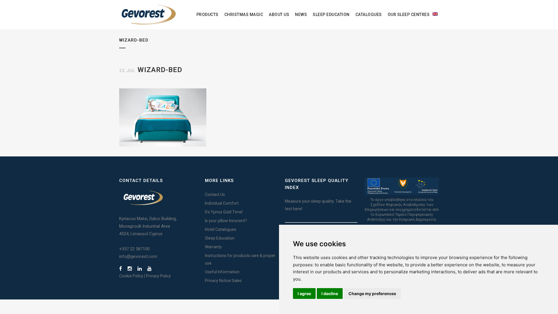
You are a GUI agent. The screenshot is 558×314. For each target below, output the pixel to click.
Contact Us (215, 194)
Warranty (213, 247)
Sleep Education (220, 238)
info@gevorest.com (138, 256)
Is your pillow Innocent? (226, 220)
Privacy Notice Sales (223, 280)
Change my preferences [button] (372, 293)
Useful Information (222, 272)
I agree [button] (304, 293)
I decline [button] (329, 293)
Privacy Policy (158, 276)
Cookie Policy (131, 276)
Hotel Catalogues (220, 229)
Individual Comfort (222, 203)
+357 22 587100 (134, 248)
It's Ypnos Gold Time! (224, 212)
